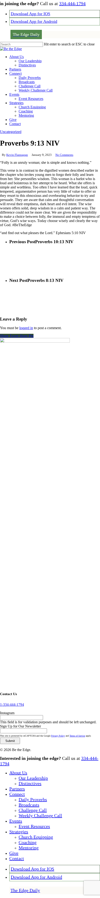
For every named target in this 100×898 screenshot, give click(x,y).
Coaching (28, 842)
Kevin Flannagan (17, 155)
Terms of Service (77, 735)
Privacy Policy (58, 735)
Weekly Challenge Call (40, 815)
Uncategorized (10, 132)
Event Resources (34, 826)
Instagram (7, 713)
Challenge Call (33, 810)
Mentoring (29, 847)
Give (13, 853)
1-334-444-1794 (12, 705)
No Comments (64, 155)
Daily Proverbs (33, 799)
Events (15, 820)
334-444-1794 (72, 3)
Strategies (18, 831)
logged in (26, 328)
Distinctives (30, 783)
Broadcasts (29, 804)
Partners (17, 788)
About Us (18, 772)
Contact (16, 858)
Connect (17, 794)
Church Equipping (36, 837)
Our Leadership (33, 778)
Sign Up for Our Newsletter (20, 726)
